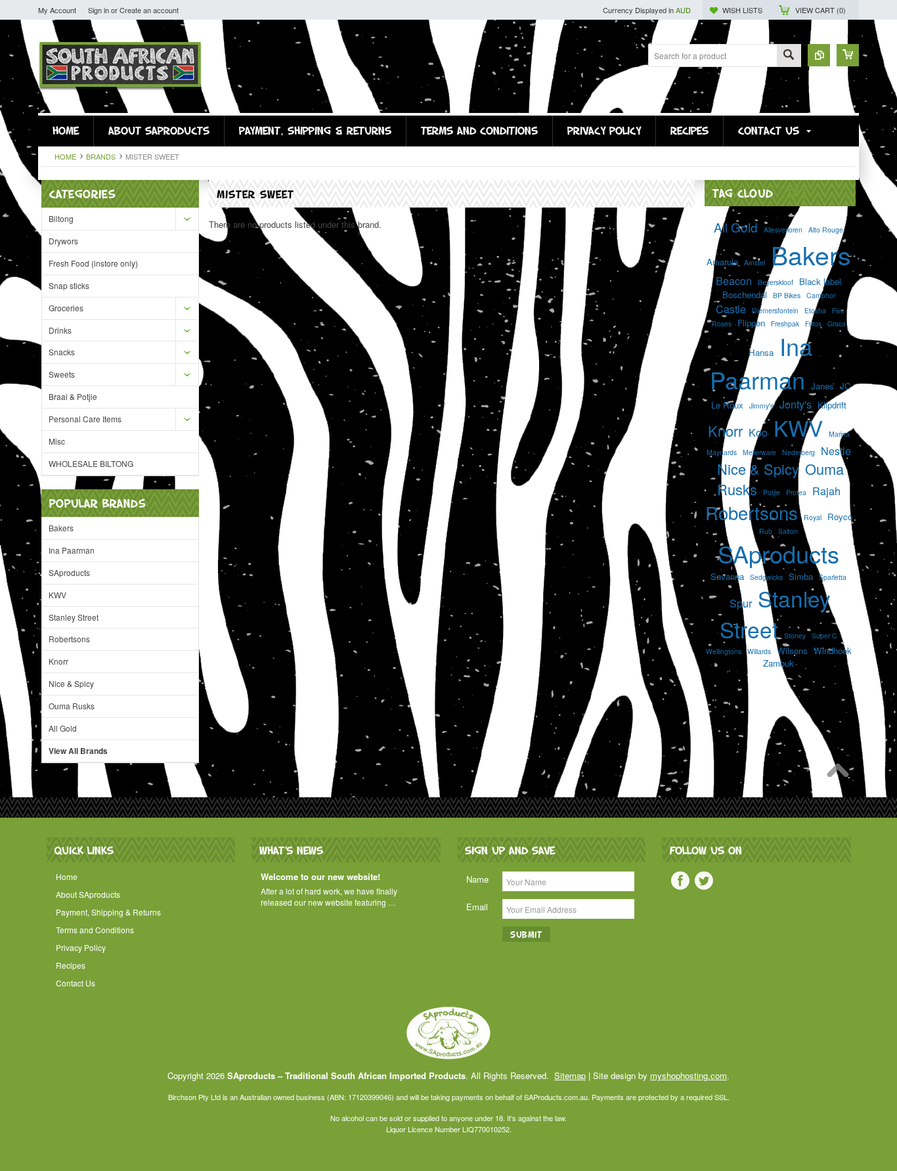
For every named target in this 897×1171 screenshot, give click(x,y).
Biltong (61, 218)
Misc (57, 441)
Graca (836, 323)
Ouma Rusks (72, 705)
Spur (741, 603)
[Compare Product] (819, 55)
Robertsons (69, 638)
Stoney (795, 635)
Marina (839, 434)
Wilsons (792, 650)
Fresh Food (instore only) (93, 263)
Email (477, 906)
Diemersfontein (775, 310)
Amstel (754, 262)
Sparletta (832, 577)
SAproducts (69, 572)
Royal (812, 517)
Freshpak (785, 323)
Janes (822, 386)
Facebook (680, 881)
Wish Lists (742, 10)
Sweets (62, 374)
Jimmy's (761, 405)
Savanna (727, 576)
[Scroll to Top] (841, 773)
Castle (731, 309)
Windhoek (833, 650)
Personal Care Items (85, 418)
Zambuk (778, 663)
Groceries (66, 307)
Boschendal (744, 294)
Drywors (63, 240)
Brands (101, 156)
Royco (839, 516)
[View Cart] (848, 55)
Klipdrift (832, 405)
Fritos (813, 323)
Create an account (149, 10)
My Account (57, 10)
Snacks (62, 351)
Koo (758, 432)
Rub (765, 531)
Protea (796, 492)
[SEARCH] (788, 56)
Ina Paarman (72, 550)
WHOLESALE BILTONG (91, 463)
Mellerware (759, 452)
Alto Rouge (825, 229)
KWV (57, 594)
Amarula (722, 261)
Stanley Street (73, 617)
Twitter (704, 881)
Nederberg (798, 452)
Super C (824, 635)
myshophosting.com (688, 1075)
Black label (820, 281)
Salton (788, 531)
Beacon (734, 280)
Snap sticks (69, 285)
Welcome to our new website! (320, 877)
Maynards (722, 452)
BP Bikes (786, 295)
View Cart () (820, 10)
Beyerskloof (775, 282)
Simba (801, 576)
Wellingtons (723, 651)
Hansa (761, 352)
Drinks (60, 330)
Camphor (820, 295)
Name (477, 879)
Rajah (826, 490)
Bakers (61, 527)
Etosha (815, 310)
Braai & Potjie (73, 396)
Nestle (836, 450)
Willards (759, 651)
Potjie (771, 492)
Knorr (58, 661)
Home (65, 156)
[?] (797, 193)
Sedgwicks (766, 577)
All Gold (63, 728)
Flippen (751, 323)
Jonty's (795, 404)
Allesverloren (783, 229)
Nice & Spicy (71, 683)
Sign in (98, 10)
